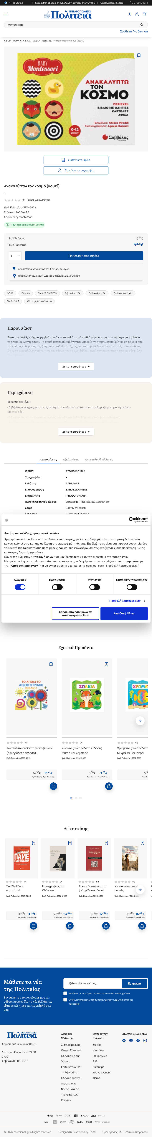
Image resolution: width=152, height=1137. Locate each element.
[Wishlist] (129, 14)
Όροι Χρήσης (110, 1132)
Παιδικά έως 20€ (97, 293)
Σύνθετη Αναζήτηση (134, 31)
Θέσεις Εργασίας (71, 1050)
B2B (95, 1061)
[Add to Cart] (53, 786)
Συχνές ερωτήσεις (99, 1047)
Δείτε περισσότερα (76, 366)
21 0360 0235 (141, 2)
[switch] (57, 587)
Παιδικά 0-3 (13, 301)
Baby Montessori (22, 217)
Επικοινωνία (100, 1056)
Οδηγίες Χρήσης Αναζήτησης (70, 1080)
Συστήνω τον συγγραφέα (79, 170)
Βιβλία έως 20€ (72, 293)
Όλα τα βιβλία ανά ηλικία (39, 301)
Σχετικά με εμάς (70, 1044)
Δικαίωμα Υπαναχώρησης (102, 1069)
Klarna (96, 1078)
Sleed (92, 1132)
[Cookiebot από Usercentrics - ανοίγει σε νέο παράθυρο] (131, 520)
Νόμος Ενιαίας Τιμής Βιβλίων (70, 1091)
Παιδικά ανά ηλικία (123, 293)
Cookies (66, 1100)
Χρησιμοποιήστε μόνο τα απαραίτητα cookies (75, 613)
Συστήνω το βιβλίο (79, 160)
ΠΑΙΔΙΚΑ (26, 40)
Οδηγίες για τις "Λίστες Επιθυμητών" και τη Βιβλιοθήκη (71, 1064)
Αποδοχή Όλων (124, 613)
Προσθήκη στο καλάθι (84, 256)
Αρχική (7, 40)
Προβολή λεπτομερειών (125, 600)
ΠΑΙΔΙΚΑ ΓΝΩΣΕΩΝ (41, 40)
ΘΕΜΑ (16, 40)
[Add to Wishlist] (139, 55)
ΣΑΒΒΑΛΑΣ (22, 212)
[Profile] (137, 14)
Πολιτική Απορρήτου (136, 1132)
